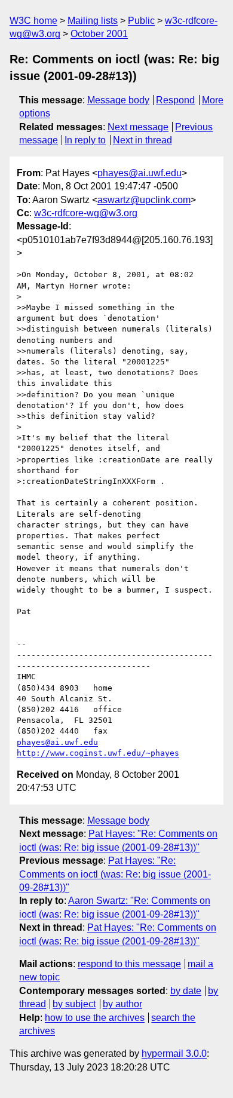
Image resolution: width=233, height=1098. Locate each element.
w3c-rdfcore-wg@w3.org (85, 213)
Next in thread (142, 140)
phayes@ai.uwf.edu (139, 173)
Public (141, 21)
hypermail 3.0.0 (174, 1053)
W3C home (33, 21)
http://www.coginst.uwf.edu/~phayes (98, 753)
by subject (74, 1004)
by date (185, 991)
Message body (118, 100)
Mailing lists (93, 21)
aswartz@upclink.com (144, 200)
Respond (175, 100)
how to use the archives (95, 1018)
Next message (138, 127)
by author (122, 1004)
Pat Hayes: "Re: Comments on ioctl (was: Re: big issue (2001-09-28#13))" (115, 873)
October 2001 (99, 34)
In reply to (85, 140)
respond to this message (129, 964)
